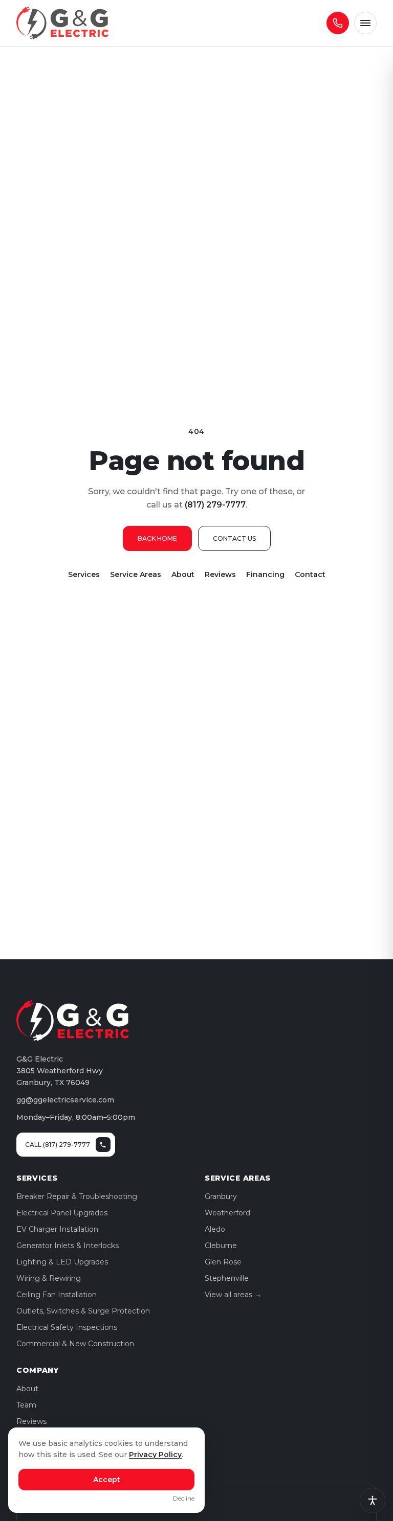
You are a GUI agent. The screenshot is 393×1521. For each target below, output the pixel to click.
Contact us (234, 538)
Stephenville (227, 1278)
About (182, 574)
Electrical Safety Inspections (66, 1327)
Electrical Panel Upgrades (61, 1212)
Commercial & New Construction (75, 1343)
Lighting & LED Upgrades (62, 1261)
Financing (265, 574)
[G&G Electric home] (62, 23)
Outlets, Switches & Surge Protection (83, 1311)
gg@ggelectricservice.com (65, 1099)
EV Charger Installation (57, 1229)
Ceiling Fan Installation (56, 1294)
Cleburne (221, 1245)
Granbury (221, 1196)
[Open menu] (365, 23)
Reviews (220, 574)
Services (84, 574)
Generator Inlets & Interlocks (67, 1245)
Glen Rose (223, 1261)
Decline (183, 1498)
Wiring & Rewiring (48, 1278)
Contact (310, 574)
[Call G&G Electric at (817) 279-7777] (337, 23)
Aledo (215, 1229)
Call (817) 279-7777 (57, 1144)
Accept (106, 1479)
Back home (157, 538)
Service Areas (135, 574)
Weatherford (227, 1212)
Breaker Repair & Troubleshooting (76, 1196)
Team (26, 1405)
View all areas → (233, 1294)
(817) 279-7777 (215, 505)
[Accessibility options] (372, 1500)
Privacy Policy (155, 1454)
